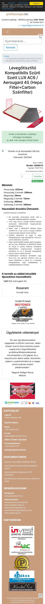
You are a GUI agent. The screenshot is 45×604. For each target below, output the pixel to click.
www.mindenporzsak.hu (14, 505)
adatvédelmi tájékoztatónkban (18, 3)
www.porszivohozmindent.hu (16, 502)
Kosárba (38, 176)
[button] (5, 112)
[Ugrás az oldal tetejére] (40, 596)
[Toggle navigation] (7, 31)
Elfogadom (36, 3)
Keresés (10, 47)
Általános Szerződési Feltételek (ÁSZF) (20, 462)
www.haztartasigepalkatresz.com (18, 510)
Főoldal (6, 56)
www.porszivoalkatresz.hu (15, 508)
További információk (7, 9)
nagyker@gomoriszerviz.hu (32, 25)
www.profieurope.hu (12, 513)
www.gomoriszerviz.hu (13, 496)
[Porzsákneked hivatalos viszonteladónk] (21, 563)
